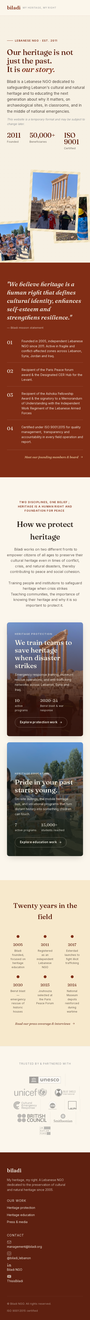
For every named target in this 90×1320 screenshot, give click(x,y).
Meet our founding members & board (51, 457)
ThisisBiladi (15, 1281)
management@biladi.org (24, 1246)
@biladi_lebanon (19, 1258)
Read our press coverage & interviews (42, 1024)
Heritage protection (21, 1207)
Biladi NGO (14, 1269)
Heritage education (21, 1215)
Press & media (17, 1222)
